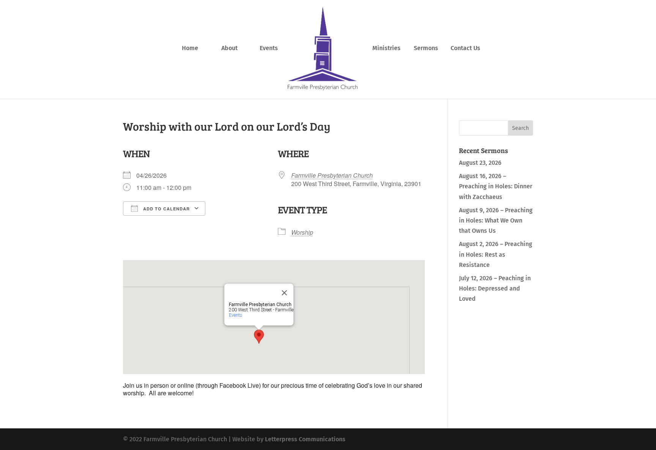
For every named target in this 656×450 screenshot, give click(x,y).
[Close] (284, 293)
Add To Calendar (166, 209)
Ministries (386, 49)
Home (190, 49)
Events (269, 49)
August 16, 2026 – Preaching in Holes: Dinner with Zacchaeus (495, 186)
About (229, 49)
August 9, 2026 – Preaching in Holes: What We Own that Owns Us (496, 220)
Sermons (426, 49)
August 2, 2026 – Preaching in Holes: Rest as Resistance (495, 254)
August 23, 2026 (480, 162)
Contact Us (465, 49)
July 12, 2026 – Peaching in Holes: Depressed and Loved (495, 288)
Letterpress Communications (305, 439)
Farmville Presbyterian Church (332, 175)
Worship (302, 232)
